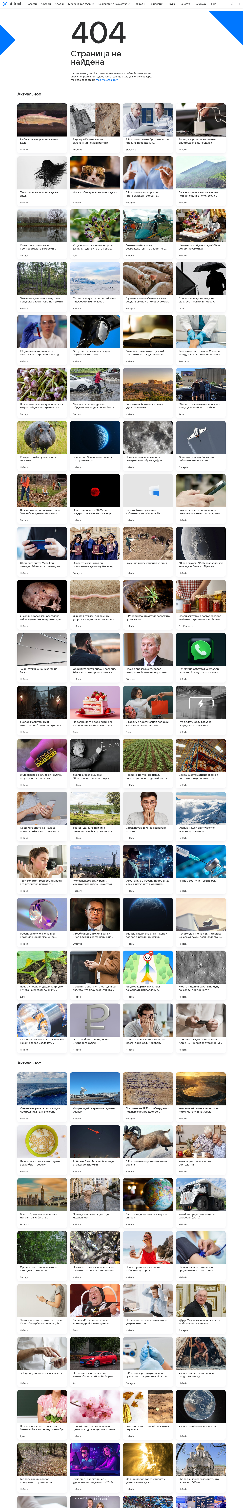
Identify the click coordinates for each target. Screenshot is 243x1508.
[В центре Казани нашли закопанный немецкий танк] (95, 128)
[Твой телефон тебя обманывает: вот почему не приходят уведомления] (42, 869)
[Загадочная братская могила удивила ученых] (148, 393)
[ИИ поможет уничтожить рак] (201, 869)
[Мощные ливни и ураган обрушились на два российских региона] (95, 393)
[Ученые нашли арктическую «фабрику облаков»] (201, 816)
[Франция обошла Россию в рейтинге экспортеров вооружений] (201, 446)
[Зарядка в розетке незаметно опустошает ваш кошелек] (201, 128)
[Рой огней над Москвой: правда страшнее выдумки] (95, 1362)
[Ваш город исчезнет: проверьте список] (148, 1415)
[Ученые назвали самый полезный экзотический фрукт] (95, 1134)
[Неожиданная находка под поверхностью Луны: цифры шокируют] (148, 446)
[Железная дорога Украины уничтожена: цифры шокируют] (95, 869)
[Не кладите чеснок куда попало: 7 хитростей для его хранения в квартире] (42, 393)
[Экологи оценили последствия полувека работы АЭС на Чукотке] (42, 287)
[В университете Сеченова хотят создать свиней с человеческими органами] (148, 287)
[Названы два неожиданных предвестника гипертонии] (201, 1468)
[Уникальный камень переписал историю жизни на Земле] (201, 1309)
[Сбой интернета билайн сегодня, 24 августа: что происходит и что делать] (95, 658)
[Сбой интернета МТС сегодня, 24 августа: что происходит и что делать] (95, 975)
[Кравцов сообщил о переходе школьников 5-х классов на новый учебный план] (148, 1187)
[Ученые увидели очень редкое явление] (42, 1134)
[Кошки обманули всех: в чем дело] (95, 181)
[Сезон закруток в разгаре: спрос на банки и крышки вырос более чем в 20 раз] (201, 605)
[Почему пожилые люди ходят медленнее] (95, 1415)
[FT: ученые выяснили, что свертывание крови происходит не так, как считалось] (42, 340)
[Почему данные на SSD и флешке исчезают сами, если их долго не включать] (201, 922)
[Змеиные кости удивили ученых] (148, 552)
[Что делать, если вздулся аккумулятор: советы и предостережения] (201, 710)
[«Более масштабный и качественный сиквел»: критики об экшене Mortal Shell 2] (42, 710)
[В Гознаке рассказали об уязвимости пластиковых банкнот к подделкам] (201, 1240)
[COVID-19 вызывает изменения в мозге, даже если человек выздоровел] (148, 1028)
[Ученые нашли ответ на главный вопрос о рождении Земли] (148, 922)
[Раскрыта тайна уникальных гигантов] (42, 446)
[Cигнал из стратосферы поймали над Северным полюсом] (95, 287)
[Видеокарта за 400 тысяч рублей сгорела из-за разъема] (42, 763)
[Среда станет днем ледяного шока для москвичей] (42, 1468)
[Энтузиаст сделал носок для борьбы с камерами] (95, 340)
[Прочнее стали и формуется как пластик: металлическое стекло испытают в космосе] (95, 1468)
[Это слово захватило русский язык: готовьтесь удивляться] (148, 340)
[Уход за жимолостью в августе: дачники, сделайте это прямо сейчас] (95, 234)
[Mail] (5, 4)
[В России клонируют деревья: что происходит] (148, 605)
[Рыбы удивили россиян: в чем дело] (42, 128)
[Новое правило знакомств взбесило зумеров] (148, 1468)
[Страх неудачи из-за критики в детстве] (148, 816)
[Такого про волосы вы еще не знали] (42, 181)
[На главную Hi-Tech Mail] (14, 4)
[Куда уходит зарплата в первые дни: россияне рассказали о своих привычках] (95, 1187)
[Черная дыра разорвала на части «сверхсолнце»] (148, 1081)
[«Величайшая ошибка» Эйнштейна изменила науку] (95, 763)
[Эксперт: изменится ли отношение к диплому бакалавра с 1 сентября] (95, 552)
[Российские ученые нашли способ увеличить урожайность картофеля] (148, 763)
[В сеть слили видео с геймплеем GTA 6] (95, 1240)
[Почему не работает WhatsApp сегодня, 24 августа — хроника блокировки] (201, 658)
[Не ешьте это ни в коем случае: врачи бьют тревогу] (42, 1362)
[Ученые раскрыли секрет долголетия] (201, 1362)
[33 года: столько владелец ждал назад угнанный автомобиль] (201, 393)
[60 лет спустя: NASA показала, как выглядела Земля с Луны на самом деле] (201, 552)
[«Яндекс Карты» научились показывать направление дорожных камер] (148, 975)
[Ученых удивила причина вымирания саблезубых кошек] (95, 816)
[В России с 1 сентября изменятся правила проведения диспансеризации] (148, 128)
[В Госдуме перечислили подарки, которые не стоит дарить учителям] (148, 710)
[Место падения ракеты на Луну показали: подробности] (201, 975)
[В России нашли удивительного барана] (148, 1362)
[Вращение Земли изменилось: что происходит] (95, 446)
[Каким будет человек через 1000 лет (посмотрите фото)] (201, 1134)
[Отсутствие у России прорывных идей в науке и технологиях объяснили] (148, 869)
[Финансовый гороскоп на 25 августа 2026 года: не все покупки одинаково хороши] (42, 1081)
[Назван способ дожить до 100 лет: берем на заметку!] (201, 234)
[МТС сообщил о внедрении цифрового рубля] (95, 1028)
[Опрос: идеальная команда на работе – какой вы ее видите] (42, 1187)
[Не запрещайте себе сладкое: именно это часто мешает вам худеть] (95, 710)
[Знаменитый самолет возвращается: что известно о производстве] (148, 234)
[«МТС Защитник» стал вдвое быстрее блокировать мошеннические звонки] (201, 1081)
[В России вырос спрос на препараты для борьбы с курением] (148, 181)
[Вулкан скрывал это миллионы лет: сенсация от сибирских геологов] (201, 181)
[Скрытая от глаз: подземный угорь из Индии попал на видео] (95, 605)
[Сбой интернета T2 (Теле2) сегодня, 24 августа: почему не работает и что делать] (42, 816)
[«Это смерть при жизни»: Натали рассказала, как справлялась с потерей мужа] (95, 1081)
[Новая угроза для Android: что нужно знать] (42, 1240)
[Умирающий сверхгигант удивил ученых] (95, 1309)
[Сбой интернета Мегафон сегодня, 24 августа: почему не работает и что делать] (42, 552)
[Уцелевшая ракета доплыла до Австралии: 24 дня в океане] (42, 1309)
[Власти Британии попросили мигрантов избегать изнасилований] (42, 1415)
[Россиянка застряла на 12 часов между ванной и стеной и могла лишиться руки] (201, 340)
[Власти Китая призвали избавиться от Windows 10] (148, 499)
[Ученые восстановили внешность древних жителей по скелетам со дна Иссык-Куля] (201, 1187)
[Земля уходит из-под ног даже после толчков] (148, 1240)
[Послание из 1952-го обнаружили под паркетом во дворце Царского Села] (148, 1309)
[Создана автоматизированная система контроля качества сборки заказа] (201, 763)
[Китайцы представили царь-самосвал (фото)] (201, 1415)
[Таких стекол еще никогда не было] (42, 658)
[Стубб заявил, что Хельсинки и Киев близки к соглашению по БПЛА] (95, 922)
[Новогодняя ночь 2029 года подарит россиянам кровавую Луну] (95, 499)
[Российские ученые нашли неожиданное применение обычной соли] (42, 922)
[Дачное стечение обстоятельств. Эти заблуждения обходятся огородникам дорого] (42, 499)
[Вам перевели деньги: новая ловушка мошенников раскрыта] (201, 499)
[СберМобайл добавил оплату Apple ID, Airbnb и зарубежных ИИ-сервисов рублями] (201, 1028)
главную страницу (107, 79)
